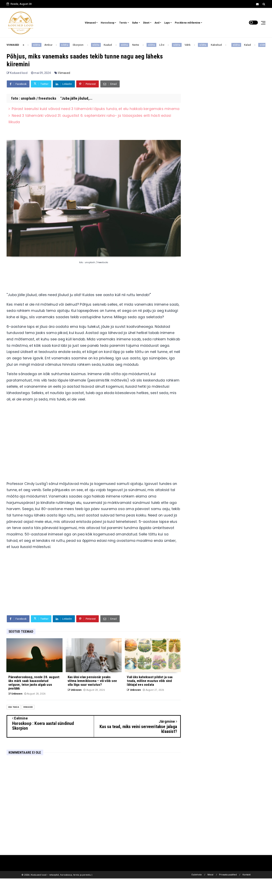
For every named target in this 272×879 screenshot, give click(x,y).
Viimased (90, 22)
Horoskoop (107, 22)
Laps (167, 22)
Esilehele (197, 875)
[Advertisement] (94, 443)
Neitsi (128, 44)
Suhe (135, 22)
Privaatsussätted (228, 875)
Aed (157, 22)
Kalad (240, 44)
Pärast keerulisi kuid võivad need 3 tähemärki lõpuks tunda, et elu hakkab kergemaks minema (95, 108)
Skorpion (70, 44)
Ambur (41, 44)
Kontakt (246, 875)
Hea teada (13, 707)
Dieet (146, 22)
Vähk (180, 44)
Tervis (123, 22)
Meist (210, 875)
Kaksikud (208, 44)
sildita (28, 45)
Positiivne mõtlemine (187, 22)
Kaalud (100, 44)
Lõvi (154, 44)
